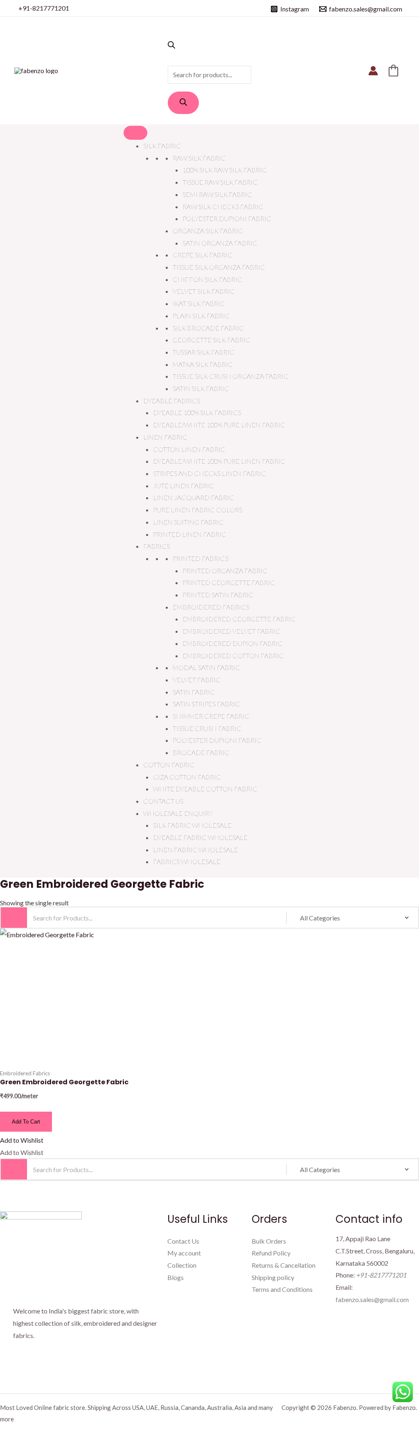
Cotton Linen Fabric (189, 449)
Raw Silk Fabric (199, 158)
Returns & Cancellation (283, 1265)
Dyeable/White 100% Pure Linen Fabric (219, 425)
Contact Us (163, 801)
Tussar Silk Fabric (203, 352)
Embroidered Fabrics (211, 607)
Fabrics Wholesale (187, 861)
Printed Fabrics (200, 558)
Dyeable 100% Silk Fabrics (197, 412)
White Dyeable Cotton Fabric (205, 789)
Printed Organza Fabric (225, 570)
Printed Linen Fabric (189, 534)
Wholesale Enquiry (178, 813)
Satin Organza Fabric (219, 243)
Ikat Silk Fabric (199, 303)
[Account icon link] (373, 71)
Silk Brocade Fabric (208, 328)
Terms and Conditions (282, 1289)
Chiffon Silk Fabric (207, 279)
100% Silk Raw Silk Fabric (224, 170)
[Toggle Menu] (135, 133)
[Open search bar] (171, 46)
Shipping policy (273, 1277)
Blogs (175, 1277)
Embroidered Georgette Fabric (239, 619)
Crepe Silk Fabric (202, 255)
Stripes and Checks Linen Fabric (209, 473)
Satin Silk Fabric (201, 388)
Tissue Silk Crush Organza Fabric (230, 376)
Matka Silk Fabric (203, 364)
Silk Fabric (162, 146)
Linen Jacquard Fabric (193, 497)
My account (184, 1253)
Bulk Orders (269, 1241)
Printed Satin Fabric (218, 595)
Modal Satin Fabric (206, 667)
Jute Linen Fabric (183, 485)
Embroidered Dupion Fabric (232, 643)
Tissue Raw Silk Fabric (220, 182)
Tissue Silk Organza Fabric (219, 267)
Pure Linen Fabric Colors (197, 510)
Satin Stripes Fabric (206, 704)
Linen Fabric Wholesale (195, 849)
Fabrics (156, 546)
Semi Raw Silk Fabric (217, 194)
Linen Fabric (165, 437)
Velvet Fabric (197, 680)
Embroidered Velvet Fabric (231, 631)
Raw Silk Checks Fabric (223, 206)
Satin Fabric (194, 692)
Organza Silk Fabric (208, 231)
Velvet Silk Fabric (204, 291)
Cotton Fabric (169, 764)
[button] (21, 1140)
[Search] (183, 103)
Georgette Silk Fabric (211, 340)
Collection (181, 1265)
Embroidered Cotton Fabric (233, 655)
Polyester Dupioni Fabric (226, 218)
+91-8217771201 (43, 8)
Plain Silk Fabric (201, 315)
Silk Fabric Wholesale (192, 825)
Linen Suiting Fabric (188, 522)
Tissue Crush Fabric (207, 728)
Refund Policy (271, 1253)
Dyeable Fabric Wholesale (200, 837)
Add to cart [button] (26, 1122)
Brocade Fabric (201, 752)
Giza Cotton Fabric (187, 777)
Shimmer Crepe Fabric (211, 716)
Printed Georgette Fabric (228, 582)
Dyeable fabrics (171, 400)
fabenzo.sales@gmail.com (372, 1299)
